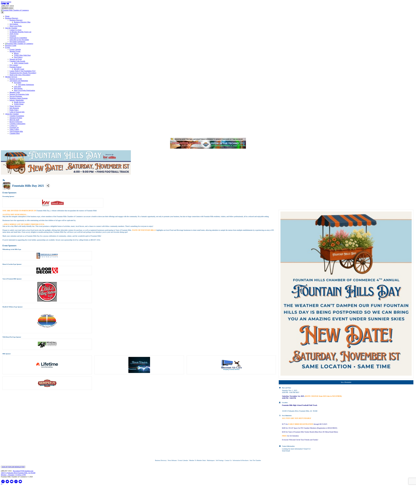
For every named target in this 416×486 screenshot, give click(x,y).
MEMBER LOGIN (7, 8)
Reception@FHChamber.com (23, 470)
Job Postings (14, 24)
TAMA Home (19, 104)
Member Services (11, 77)
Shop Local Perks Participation (24, 90)
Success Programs (16, 96)
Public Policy (14, 110)
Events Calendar (15, 49)
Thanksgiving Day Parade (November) (23, 73)
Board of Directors (16, 122)
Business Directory (11, 18)
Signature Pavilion (16, 118)
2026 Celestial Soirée (21, 63)
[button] (1, 483)
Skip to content (6, 2)
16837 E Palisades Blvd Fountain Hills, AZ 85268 (18, 473)
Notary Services (15, 106)
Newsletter (17, 83)
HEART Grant (19, 69)
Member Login (15, 92)
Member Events (15, 51)
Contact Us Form (15, 30)
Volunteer (13, 36)
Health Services (19, 102)
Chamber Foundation (17, 116)
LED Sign (17, 86)
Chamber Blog (15, 133)
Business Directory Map (22, 22)
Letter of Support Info (17, 112)
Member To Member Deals (197, 459)
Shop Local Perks (16, 26)
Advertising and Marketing (19, 81)
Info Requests (14, 108)
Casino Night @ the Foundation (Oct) (22, 71)
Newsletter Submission (17, 42)
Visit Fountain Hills (16, 131)
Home (7, 16)
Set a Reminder (346, 381)
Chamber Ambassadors (17, 124)
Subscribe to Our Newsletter (19, 40)
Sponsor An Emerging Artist (19, 94)
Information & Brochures (240, 459)
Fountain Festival (15, 67)
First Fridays (18, 57)
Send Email (286, 450)
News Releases (172, 459)
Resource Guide (10, 45)
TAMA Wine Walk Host (22, 55)
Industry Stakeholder (17, 100)
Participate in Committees (18, 38)
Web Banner (18, 88)
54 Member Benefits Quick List (20, 32)
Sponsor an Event (16, 59)
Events (7, 47)
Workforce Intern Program (19, 98)
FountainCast (14, 127)
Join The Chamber (255, 459)
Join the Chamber (11, 28)
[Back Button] (4, 179)
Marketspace (211, 459)
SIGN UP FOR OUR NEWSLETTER (13, 466)
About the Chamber (12, 114)
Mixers (16, 53)
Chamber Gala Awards (17, 61)
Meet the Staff (14, 120)
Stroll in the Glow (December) (20, 75)
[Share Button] (48, 184)
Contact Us (13, 125)
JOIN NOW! (14, 34)
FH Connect (14, 65)
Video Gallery (14, 129)
